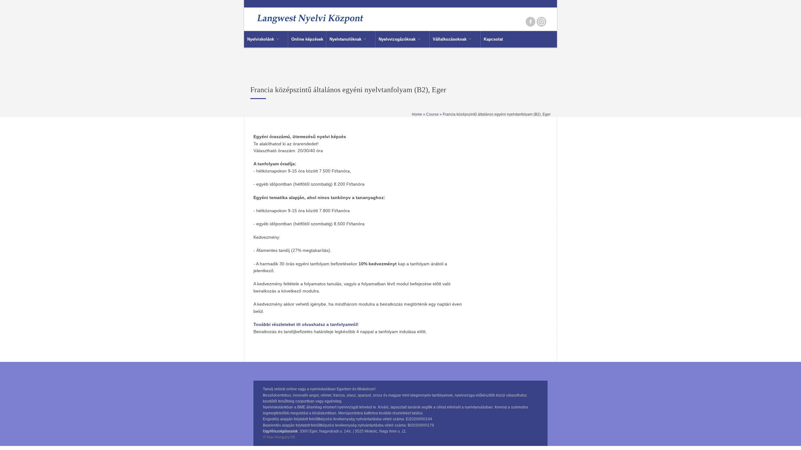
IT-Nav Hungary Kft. (279, 437)
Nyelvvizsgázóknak (395, 39)
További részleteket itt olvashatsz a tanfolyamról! (306, 324)
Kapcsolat (493, 39)
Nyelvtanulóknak (343, 39)
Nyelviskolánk (259, 39)
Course (432, 114)
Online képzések (307, 39)
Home (417, 114)
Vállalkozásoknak (448, 39)
